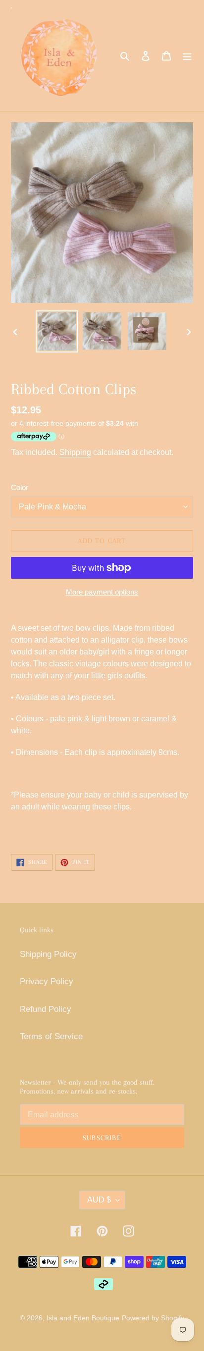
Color (19, 487)
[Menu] (187, 55)
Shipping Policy (48, 954)
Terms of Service (51, 1036)
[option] (57, 331)
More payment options (102, 592)
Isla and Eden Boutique (83, 1318)
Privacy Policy (46, 981)
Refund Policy (45, 1009)
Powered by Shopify (153, 1318)
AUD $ (99, 1200)
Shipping (75, 452)
